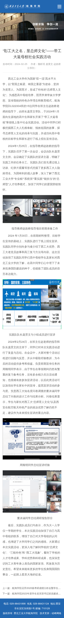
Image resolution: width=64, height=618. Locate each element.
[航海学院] (22, 6)
